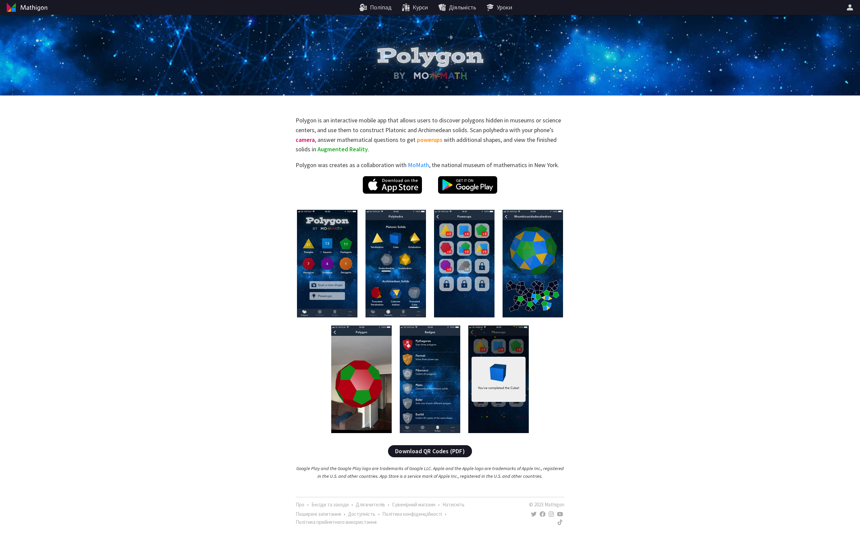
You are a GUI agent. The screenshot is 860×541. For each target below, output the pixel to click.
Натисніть (453, 504)
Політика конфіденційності (412, 514)
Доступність (361, 514)
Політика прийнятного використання (336, 522)
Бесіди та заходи (330, 504)
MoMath (418, 165)
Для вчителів (370, 504)
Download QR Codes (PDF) (430, 451)
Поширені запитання (318, 514)
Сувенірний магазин (413, 504)
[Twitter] (533, 514)
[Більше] (851, 7)
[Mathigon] (26, 7)
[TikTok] (560, 522)
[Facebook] (542, 514)
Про (300, 504)
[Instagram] (551, 514)
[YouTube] (560, 514)
